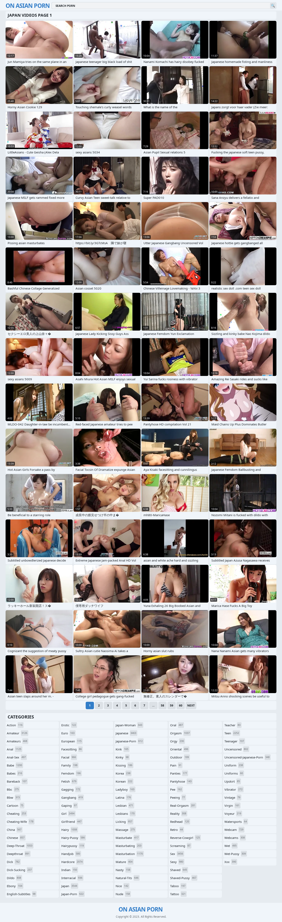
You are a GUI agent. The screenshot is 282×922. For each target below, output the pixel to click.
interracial (71, 878)
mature (124, 862)
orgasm (180, 733)
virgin (231, 805)
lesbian (124, 805)
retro (176, 830)
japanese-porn (129, 741)
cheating (16, 813)
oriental (179, 749)
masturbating (128, 846)
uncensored (236, 749)
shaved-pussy (183, 878)
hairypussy (72, 846)
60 (180, 705)
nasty (123, 870)
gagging (70, 789)
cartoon (15, 805)
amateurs (17, 741)
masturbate (127, 838)
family (69, 765)
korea (123, 773)
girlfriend (71, 822)
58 (162, 705)
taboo (177, 886)
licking (124, 822)
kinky (122, 757)
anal (14, 749)
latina (123, 797)
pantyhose (181, 781)
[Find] (273, 5)
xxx (230, 862)
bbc (13, 789)
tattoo (178, 894)
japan (69, 886)
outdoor (179, 757)
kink (122, 749)
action (15, 725)
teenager (234, 741)
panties (178, 773)
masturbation (129, 854)
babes (14, 773)
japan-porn (72, 894)
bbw (13, 797)
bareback (17, 781)
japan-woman (129, 725)
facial (68, 757)
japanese (126, 733)
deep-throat (19, 846)
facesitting (71, 749)
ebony (14, 886)
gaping (69, 805)
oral (176, 725)
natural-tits (127, 878)
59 (171, 705)
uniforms (233, 773)
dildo (14, 878)
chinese (16, 838)
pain (175, 765)
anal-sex (16, 757)
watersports (235, 822)
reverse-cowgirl (185, 838)
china (14, 830)
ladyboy (125, 789)
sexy (176, 862)
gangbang (72, 797)
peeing (177, 797)
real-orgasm (182, 805)
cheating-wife (20, 822)
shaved (178, 870)
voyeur (232, 813)
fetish (68, 781)
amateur (17, 733)
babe (14, 765)
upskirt (232, 781)
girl (68, 813)
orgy (177, 741)
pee (176, 789)
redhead (179, 822)
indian (69, 870)
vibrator (233, 789)
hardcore (72, 862)
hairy (69, 830)
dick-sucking (19, 870)
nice (122, 886)
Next (191, 705)
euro (68, 733)
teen (231, 733)
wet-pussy (235, 854)
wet (230, 846)
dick (13, 862)
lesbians (125, 813)
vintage (232, 797)
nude (123, 894)
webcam (233, 830)
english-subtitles (21, 894)
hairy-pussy (73, 838)
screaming (180, 846)
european (71, 741)
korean (124, 781)
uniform (233, 765)
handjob (70, 854)
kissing (124, 765)
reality (178, 813)
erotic (68, 725)
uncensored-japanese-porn (247, 757)
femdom (71, 773)
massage (125, 830)
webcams (234, 838)
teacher (232, 725)
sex (176, 854)
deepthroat (18, 854)
